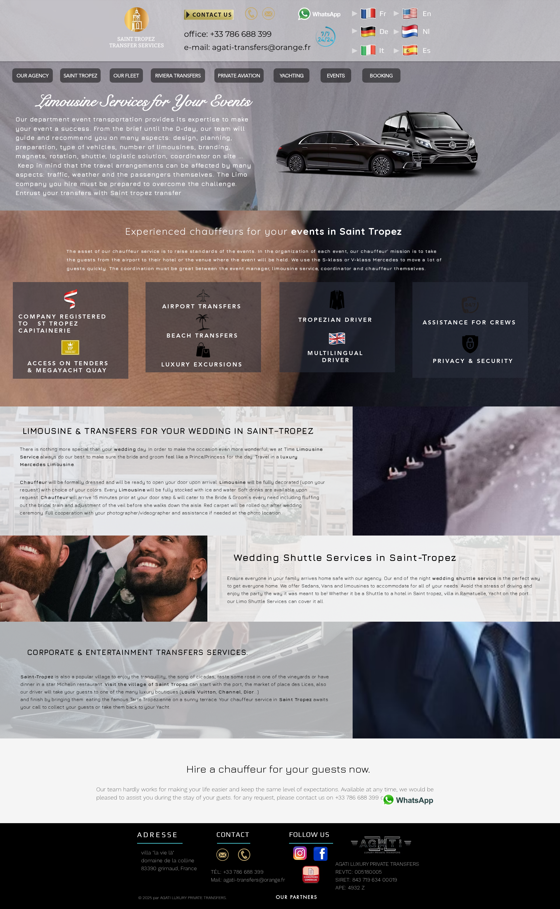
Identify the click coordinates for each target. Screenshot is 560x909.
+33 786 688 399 (241, 34)
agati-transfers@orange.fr (261, 47)
